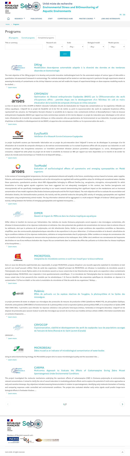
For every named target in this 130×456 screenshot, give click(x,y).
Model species (113, 43)
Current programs (28, 38)
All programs (13, 38)
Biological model (94, 43)
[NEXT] (122, 404)
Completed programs (46, 38)
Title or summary (11, 43)
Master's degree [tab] (86, 18)
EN (124, 14)
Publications (36, 18)
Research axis (51, 43)
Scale (69, 43)
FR (120, 14)
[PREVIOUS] (7, 404)
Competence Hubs (65, 18)
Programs (16, 24)
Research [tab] (19, 18)
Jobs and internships (110, 18)
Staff (50, 18)
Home (8, 24)
